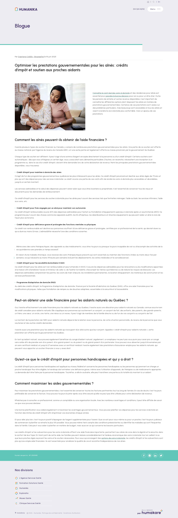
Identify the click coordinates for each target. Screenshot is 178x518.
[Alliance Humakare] (148, 2)
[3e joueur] (20, 513)
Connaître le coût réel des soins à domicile (111, 93)
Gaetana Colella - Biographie (31, 57)
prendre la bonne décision (117, 96)
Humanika (37, 513)
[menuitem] (33, 478)
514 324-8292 (139, 9)
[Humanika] (27, 9)
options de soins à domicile (113, 438)
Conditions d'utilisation (71, 513)
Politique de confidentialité (52, 513)
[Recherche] (153, 1)
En (159, 2)
